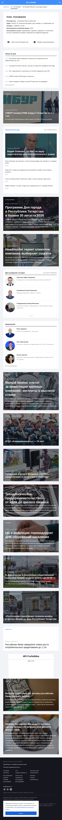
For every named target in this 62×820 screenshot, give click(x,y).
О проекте (6, 770)
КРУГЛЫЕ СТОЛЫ (34, 770)
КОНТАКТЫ (6, 772)
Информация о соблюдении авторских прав (15, 764)
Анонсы (6, 7)
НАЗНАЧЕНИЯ (19, 777)
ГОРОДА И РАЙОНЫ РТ (21, 772)
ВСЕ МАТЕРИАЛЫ (7, 775)
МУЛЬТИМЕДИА (7, 781)
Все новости (9, 85)
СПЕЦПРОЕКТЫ (34, 772)
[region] (21, 809)
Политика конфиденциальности (11, 767)
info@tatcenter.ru (7, 786)
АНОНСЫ (32, 777)
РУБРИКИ (5, 779)
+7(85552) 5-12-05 (18, 26)
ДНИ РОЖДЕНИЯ (19, 781)
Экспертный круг (12, 130)
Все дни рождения (50, 272)
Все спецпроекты (50, 129)
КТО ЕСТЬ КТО (19, 775)
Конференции (10, 487)
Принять (21, 813)
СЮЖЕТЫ (5, 777)
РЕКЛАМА (32, 775)
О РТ (16, 770)
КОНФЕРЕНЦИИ (34, 779)
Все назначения (11, 366)
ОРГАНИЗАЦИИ (19, 779)
